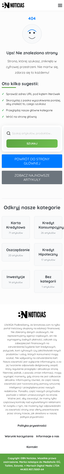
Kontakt (32, 447)
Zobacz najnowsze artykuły (32, 177)
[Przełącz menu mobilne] (60, 5)
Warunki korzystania (19, 436)
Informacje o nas (47, 436)
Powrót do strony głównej (32, 161)
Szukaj (32, 143)
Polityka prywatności (32, 425)
